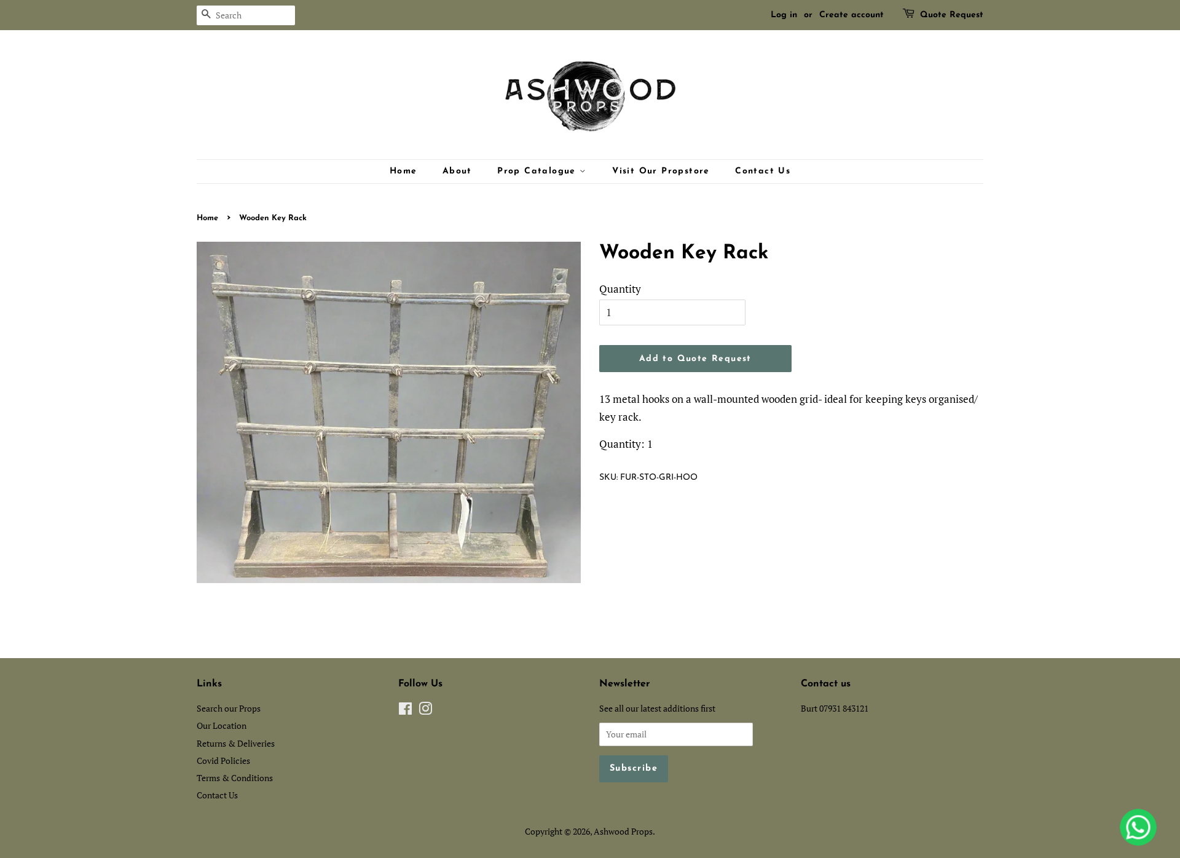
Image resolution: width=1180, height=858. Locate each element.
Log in (784, 15)
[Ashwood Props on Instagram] (425, 711)
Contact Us (762, 171)
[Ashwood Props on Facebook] (405, 711)
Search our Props (229, 708)
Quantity (620, 289)
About (457, 171)
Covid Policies (223, 760)
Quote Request (951, 15)
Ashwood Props (623, 831)
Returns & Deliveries (236, 743)
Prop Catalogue (538, 171)
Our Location (221, 725)
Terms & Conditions (235, 778)
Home (403, 171)
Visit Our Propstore (661, 171)
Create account (851, 15)
